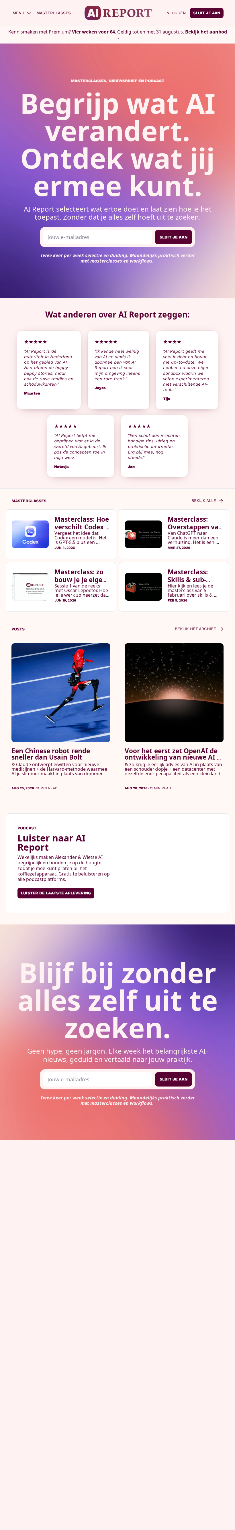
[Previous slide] (15, 717)
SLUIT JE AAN (173, 237)
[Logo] (118, 13)
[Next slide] (219, 717)
